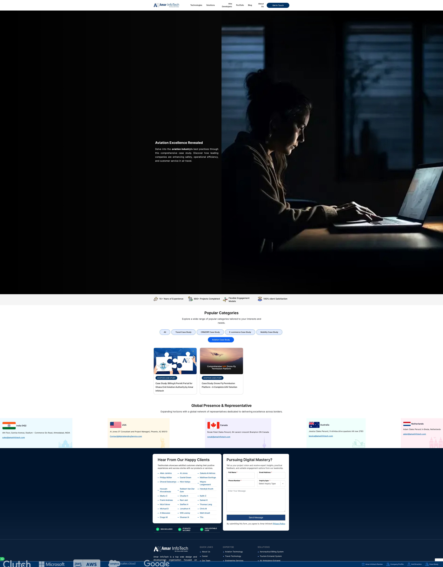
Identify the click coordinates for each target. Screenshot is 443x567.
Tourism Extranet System (271, 556)
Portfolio (240, 5)
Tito (201, 517)
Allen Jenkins (166, 473)
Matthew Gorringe (208, 477)
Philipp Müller (166, 477)
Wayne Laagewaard (205, 483)
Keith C (203, 496)
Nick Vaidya (185, 482)
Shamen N (184, 517)
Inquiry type (264, 480)
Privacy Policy (279, 524)
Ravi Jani (184, 500)
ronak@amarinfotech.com (218, 437)
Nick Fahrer (165, 504)
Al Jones (184, 473)
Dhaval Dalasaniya (168, 482)
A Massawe (165, 513)
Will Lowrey (185, 513)
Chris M (203, 508)
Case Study (433, 564)
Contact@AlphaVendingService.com (126, 436)
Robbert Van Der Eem (187, 490)
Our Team (206, 560)
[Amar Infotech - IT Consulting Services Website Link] (170, 5)
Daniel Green (185, 477)
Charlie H (184, 496)
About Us (206, 551)
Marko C (163, 496)
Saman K (204, 500)
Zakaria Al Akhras (207, 473)
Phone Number (234, 480)
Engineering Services (234, 560)
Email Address (265, 472)
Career (205, 556)
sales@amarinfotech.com (13, 437)
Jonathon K (185, 508)
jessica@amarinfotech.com (321, 436)
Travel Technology (233, 556)
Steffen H (184, 504)
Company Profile (397, 564)
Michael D (164, 508)
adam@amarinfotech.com (414, 434)
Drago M (164, 517)
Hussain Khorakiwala (165, 490)
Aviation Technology (234, 551)
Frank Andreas (166, 500)
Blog (250, 5)
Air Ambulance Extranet (270, 560)
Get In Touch (278, 5)
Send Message (256, 517)
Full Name (232, 472)
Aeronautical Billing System (272, 551)
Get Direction (416, 564)
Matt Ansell (205, 513)
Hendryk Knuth (206, 489)
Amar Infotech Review (374, 564)
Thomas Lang (206, 504)
